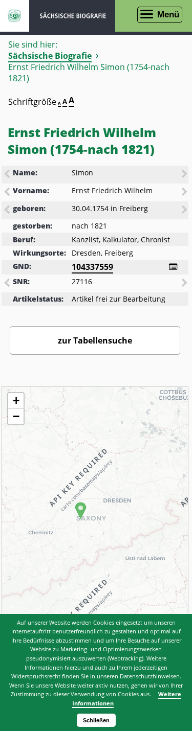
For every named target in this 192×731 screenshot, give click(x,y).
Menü (168, 14)
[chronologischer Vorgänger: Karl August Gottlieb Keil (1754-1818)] (8, 210)
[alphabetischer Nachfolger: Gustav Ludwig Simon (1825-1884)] (185, 175)
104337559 (92, 266)
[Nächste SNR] (185, 284)
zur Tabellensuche (95, 340)
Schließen (96, 720)
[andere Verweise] (173, 266)
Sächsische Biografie (50, 55)
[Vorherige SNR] (8, 284)
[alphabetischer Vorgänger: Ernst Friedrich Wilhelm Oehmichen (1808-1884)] (8, 193)
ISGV (14, 16)
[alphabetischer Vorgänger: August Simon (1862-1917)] (8, 175)
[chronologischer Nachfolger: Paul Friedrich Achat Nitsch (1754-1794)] (185, 210)
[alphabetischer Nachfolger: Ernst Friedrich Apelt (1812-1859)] (185, 193)
